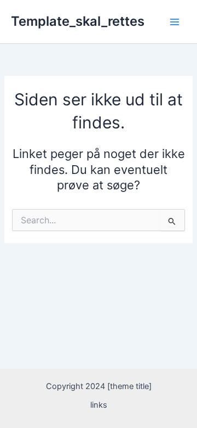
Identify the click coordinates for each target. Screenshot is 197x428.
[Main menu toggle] (174, 21)
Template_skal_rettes (77, 21)
